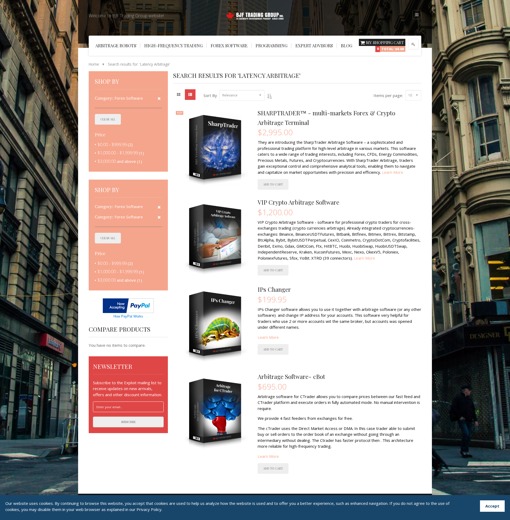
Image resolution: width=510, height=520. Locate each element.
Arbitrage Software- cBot (291, 377)
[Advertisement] (21, 95)
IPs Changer (274, 289)
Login (413, 44)
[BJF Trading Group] (255, 15)
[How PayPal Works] (128, 305)
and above (116, 161)
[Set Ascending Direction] (269, 95)
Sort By (210, 95)
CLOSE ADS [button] (21, 14)
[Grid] (178, 94)
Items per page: (388, 95)
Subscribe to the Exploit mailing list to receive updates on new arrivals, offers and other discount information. (127, 388)
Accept (492, 506)
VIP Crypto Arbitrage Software (298, 202)
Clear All (107, 119)
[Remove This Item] (159, 99)
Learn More (392, 172)
